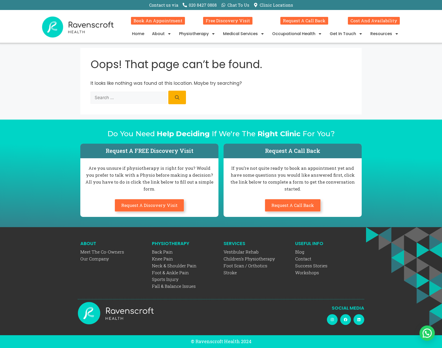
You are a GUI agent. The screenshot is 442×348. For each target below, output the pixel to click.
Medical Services (240, 34)
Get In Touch (343, 34)
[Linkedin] (358, 319)
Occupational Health (293, 34)
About (158, 34)
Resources (381, 34)
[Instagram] (332, 319)
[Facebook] (345, 319)
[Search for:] (129, 97)
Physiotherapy (194, 34)
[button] (427, 333)
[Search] (177, 97)
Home (138, 34)
